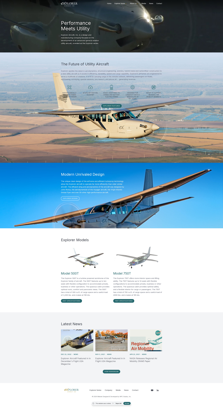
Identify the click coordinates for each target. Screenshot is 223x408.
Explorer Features (111, 106)
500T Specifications (71, 301)
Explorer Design (70, 198)
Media (143, 3)
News (151, 3)
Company (108, 390)
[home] (69, 4)
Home (109, 3)
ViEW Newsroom (111, 371)
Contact (159, 3)
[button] (120, 4)
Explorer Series (95, 390)
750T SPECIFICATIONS (123, 301)
